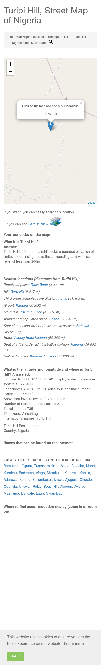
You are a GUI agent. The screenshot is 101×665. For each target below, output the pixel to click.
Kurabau (10, 472)
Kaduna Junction (43, 356)
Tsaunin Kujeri (31, 311)
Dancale (27, 493)
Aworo (79, 486)
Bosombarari (42, 479)
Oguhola (10, 486)
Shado (54, 318)
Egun (40, 493)
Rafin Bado (39, 284)
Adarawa (10, 479)
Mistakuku (55, 472)
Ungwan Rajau (30, 486)
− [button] (10, 72)
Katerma (71, 472)
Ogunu (27, 465)
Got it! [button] (15, 656)
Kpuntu (24, 479)
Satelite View (38, 223)
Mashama (11, 493)
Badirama (26, 472)
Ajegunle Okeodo (78, 479)
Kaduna (22, 305)
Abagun (66, 486)
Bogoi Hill (51, 486)
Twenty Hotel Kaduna (30, 337)
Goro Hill (17, 291)
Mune (90, 465)
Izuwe (58, 479)
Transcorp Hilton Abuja (51, 465)
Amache (77, 465)
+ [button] (10, 64)
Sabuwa (82, 325)
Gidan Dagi (54, 493)
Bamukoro (12, 465)
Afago (40, 472)
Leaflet (92, 202)
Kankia (85, 472)
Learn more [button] (74, 643)
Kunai (62, 298)
